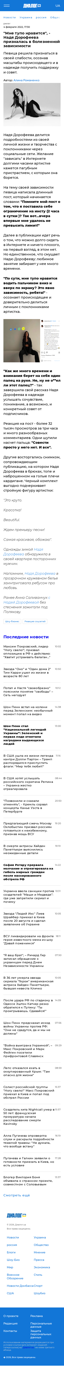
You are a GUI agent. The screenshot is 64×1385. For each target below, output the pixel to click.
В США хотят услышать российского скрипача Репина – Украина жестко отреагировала (28, 784)
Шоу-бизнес (12, 621)
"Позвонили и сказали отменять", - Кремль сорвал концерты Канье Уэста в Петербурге (25, 806)
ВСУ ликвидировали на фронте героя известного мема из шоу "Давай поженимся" (28, 939)
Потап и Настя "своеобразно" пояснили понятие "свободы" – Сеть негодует (28, 691)
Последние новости (26, 636)
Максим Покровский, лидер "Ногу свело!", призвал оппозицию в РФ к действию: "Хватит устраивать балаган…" (27, 652)
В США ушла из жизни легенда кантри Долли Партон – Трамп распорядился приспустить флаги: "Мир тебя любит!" (28, 761)
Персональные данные (41, 1325)
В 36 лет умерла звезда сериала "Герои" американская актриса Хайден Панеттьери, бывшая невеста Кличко (28, 983)
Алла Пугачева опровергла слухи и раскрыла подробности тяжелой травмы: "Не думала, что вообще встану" (28, 1141)
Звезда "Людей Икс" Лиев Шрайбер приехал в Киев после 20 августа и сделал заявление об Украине (24, 919)
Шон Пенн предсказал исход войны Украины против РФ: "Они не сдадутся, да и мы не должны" (27, 1028)
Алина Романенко (26, 80)
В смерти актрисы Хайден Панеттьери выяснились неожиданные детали (24, 849)
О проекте (10, 1316)
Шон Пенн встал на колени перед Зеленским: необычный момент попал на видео (28, 710)
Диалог (6, 23)
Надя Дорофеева (40, 573)
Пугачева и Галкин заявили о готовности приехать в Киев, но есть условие (28, 1162)
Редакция (10, 1323)
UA (57, 6)
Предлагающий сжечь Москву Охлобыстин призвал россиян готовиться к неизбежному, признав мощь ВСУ (27, 829)
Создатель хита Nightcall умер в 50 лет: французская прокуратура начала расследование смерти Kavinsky (29, 1116)
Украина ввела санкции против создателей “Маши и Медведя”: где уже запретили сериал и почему (28, 896)
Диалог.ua (28, 1347)
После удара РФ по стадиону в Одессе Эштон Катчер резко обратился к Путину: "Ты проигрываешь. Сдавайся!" (28, 1006)
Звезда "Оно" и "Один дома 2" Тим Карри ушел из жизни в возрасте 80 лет (27, 672)
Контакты (10, 1331)
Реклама (36, 1316)
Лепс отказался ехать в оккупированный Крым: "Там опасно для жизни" (26, 1071)
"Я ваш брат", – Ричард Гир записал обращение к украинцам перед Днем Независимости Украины (24, 960)
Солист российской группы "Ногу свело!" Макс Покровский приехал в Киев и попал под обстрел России (28, 1092)
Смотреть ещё (16, 1195)
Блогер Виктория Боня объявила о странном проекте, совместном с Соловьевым (28, 1181)
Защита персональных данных (40, 1334)
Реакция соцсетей (35, 621)
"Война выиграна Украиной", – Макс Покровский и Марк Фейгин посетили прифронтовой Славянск (27, 1051)
